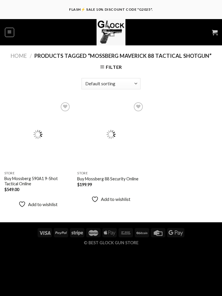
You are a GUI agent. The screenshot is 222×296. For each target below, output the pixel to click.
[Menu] (9, 32)
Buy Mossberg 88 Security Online (107, 178)
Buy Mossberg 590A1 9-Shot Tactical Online (31, 181)
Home (18, 56)
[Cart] (215, 32)
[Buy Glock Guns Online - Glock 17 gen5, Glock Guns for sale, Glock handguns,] (111, 32)
